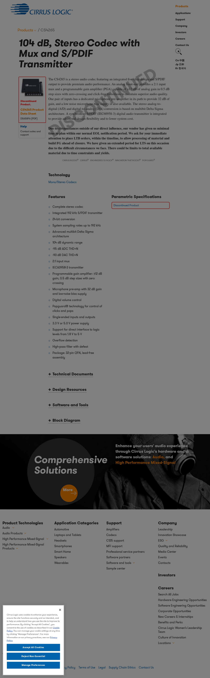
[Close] (60, 609)
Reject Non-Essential (33, 656)
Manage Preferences (33, 665)
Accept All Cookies (33, 647)
